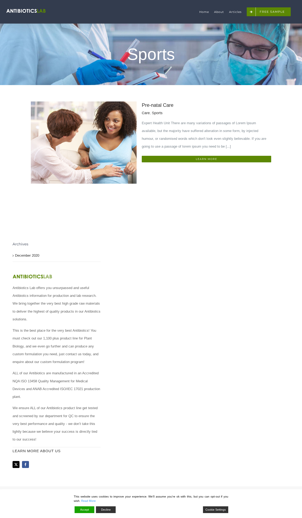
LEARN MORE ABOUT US (37, 451)
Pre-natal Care (157, 105)
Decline (106, 509)
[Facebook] (25, 464)
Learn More (206, 159)
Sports (157, 113)
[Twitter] (16, 464)
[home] (32, 276)
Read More (88, 500)
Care (146, 113)
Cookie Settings (215, 509)
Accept (84, 509)
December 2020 (27, 255)
